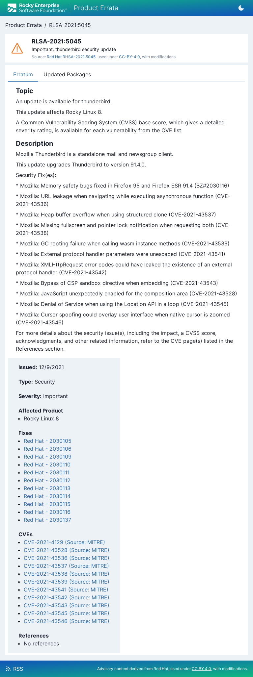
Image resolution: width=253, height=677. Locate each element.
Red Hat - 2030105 (47, 441)
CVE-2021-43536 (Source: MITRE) (66, 558)
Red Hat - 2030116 (47, 512)
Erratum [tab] (23, 74)
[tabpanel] (126, 220)
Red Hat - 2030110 (47, 464)
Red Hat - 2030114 (47, 496)
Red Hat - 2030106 (47, 448)
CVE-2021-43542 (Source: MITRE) (66, 597)
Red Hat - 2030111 (47, 472)
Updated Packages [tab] (67, 74)
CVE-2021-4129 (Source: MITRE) (64, 542)
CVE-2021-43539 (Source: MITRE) (66, 581)
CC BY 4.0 (201, 668)
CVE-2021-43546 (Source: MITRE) (66, 621)
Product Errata (23, 25)
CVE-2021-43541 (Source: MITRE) (66, 589)
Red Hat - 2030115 (47, 504)
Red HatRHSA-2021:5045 (71, 56)
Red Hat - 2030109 (47, 456)
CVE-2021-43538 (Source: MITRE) (66, 573)
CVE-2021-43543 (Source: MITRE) (66, 605)
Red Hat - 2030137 (47, 519)
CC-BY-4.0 (129, 56)
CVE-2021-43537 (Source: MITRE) (66, 566)
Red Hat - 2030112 (47, 480)
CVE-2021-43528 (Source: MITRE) (66, 550)
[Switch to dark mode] (241, 7)
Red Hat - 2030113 (47, 488)
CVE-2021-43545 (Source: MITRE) (66, 613)
